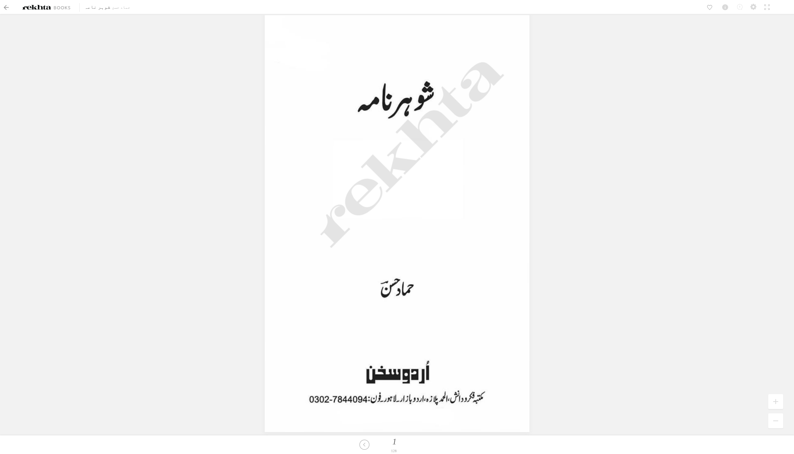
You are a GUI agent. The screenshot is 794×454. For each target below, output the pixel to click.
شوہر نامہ (97, 7)
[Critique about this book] (740, 7)
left (364, 445)
